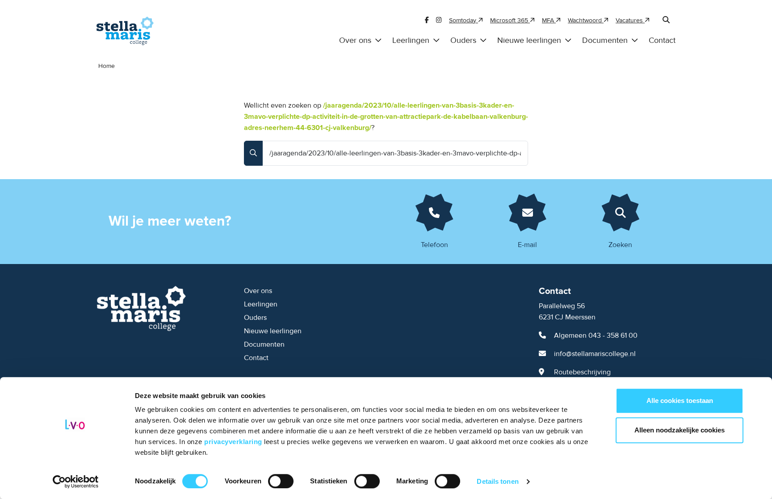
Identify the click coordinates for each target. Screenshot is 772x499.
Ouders (463, 40)
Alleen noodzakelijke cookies (679, 430)
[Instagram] (439, 20)
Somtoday (463, 20)
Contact (662, 40)
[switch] (281, 481)
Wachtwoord (586, 20)
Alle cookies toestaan (679, 400)
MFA (549, 20)
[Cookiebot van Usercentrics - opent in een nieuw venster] (76, 481)
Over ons (355, 40)
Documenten (605, 40)
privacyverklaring (234, 441)
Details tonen (497, 481)
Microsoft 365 (510, 20)
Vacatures (630, 20)
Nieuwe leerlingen (529, 40)
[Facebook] (427, 20)
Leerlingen (410, 40)
